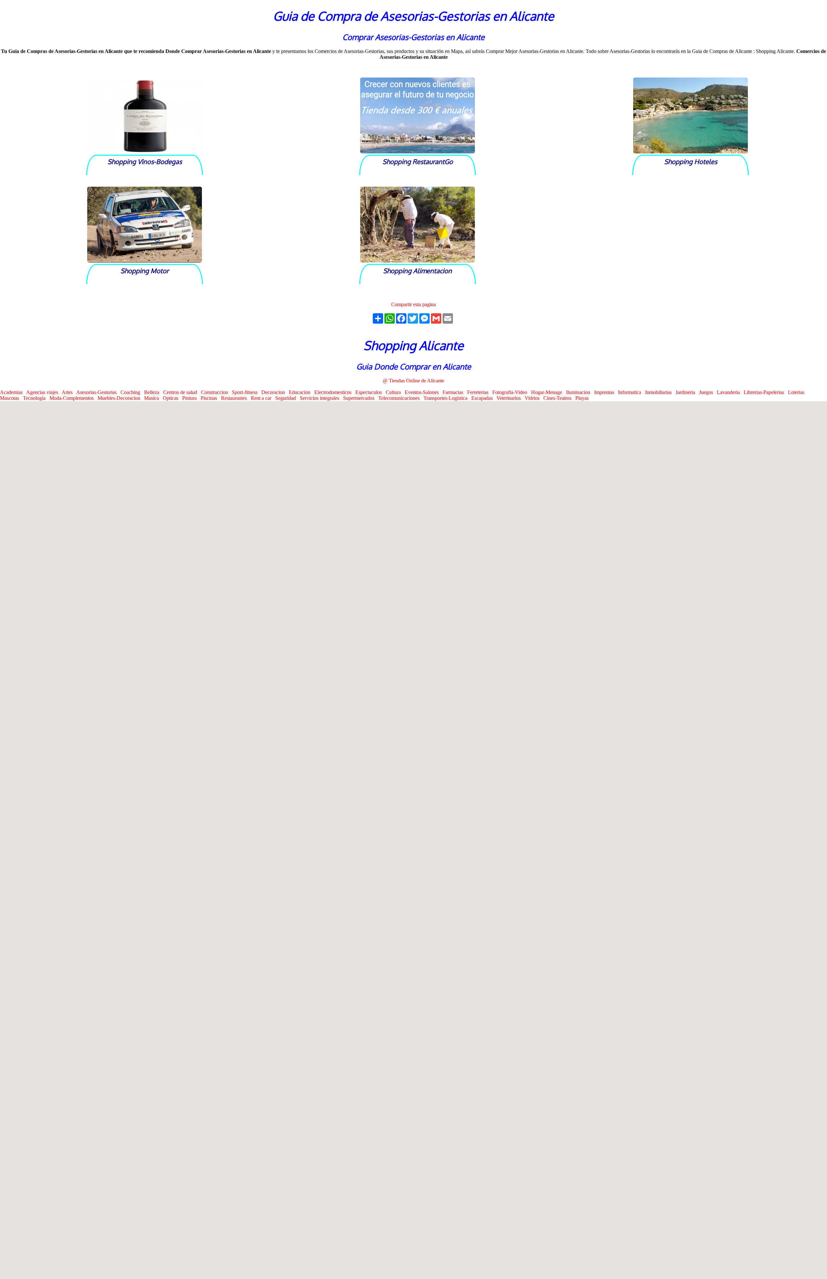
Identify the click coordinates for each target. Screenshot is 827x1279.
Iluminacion (580, 392)
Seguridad (287, 398)
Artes (69, 392)
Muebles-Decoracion (121, 398)
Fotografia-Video (511, 392)
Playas (583, 398)
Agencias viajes (44, 392)
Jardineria (687, 392)
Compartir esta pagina (413, 304)
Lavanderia (730, 392)
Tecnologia (36, 398)
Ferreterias (479, 392)
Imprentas (606, 392)
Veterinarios (511, 398)
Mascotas (11, 398)
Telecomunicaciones (401, 398)
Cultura (395, 392)
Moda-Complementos (73, 398)
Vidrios (534, 398)
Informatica (631, 392)
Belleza (153, 392)
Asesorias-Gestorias (98, 392)
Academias (13, 392)
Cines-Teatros (559, 398)
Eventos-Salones (424, 392)
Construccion (216, 392)
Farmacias (455, 392)
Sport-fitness (246, 392)
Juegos (708, 392)
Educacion (301, 392)
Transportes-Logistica (447, 398)
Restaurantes (236, 398)
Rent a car (263, 398)
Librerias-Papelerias (766, 392)
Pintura (191, 398)
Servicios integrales (321, 398)
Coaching (132, 392)
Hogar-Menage (548, 392)
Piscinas (211, 398)
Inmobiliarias (660, 392)
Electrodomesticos (334, 392)
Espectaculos (370, 392)
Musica (153, 398)
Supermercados (360, 398)
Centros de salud (182, 392)
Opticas (172, 398)
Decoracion (275, 392)
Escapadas (484, 398)
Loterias (797, 392)
